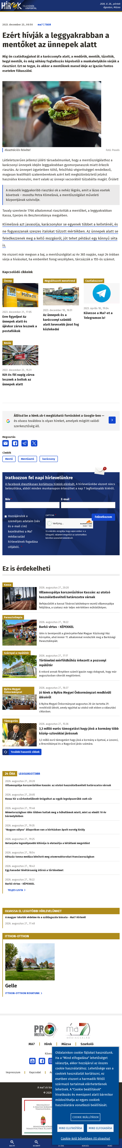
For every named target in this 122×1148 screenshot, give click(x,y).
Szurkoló (87, 1044)
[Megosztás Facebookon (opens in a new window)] (15, 443)
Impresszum (13, 1072)
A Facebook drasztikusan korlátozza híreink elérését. (40, 484)
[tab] (10, 773)
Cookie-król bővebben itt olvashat (85, 1138)
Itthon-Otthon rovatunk (22, 993)
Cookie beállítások (85, 1117)
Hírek (48, 1044)
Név (7, 499)
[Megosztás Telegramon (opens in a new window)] (24, 443)
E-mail (65, 499)
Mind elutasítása (70, 1128)
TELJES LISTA (15, 890)
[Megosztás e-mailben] (5, 443)
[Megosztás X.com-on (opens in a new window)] (34, 443)
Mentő (9, 458)
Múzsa (66, 1044)
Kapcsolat (35, 1072)
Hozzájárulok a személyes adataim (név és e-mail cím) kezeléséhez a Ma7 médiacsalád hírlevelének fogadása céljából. (24, 531)
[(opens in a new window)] (32, 1061)
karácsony (48, 458)
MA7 (32, 1044)
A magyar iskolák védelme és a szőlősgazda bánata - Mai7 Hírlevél (45, 917)
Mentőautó (27, 458)
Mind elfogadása (100, 1128)
